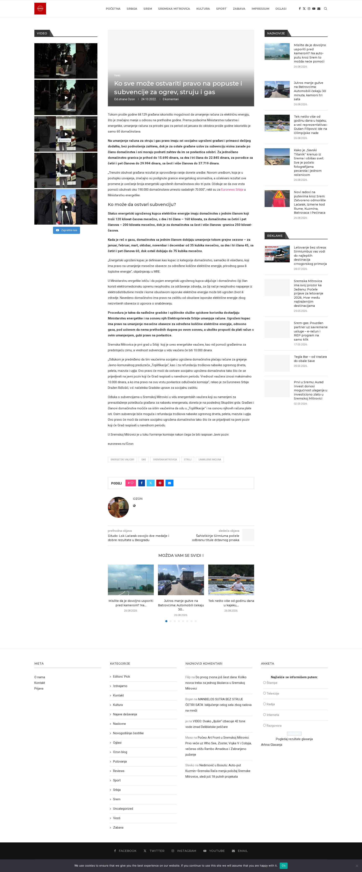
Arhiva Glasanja (271, 745)
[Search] (325, 8)
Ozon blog (120, 752)
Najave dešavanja (125, 714)
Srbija (132, 8)
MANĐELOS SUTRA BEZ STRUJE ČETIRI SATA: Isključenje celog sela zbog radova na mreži (218, 704)
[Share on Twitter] (151, 483)
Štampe (272, 683)
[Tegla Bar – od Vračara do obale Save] (277, 363)
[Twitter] (304, 8)
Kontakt (39, 683)
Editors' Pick (121, 676)
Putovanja (120, 761)
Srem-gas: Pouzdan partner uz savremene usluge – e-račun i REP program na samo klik (311, 331)
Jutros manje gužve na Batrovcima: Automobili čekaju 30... (181, 605)
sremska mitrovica (165, 459)
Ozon (131, 99)
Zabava (239, 8)
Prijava (38, 688)
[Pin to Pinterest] (160, 483)
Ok (284, 865)
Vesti (116, 818)
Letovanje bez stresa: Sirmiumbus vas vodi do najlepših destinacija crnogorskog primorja (310, 256)
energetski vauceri (122, 459)
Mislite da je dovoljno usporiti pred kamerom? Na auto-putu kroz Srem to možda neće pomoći (310, 53)
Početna (113, 8)
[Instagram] (309, 8)
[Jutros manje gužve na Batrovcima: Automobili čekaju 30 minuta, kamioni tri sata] (181, 580)
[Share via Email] (169, 483)
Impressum (260, 8)
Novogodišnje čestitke (128, 733)
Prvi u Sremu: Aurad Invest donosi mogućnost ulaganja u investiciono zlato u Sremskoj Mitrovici (310, 390)
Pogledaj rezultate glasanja (294, 739)
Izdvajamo (120, 686)
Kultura (203, 8)
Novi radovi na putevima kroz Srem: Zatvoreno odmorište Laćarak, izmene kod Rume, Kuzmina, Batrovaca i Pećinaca (310, 202)
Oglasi (280, 8)
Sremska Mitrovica (174, 8)
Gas (143, 459)
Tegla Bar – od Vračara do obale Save (310, 359)
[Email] (318, 8)
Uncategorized (123, 809)
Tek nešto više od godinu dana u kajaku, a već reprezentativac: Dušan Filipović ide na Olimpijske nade (310, 125)
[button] (113, 593)
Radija (271, 704)
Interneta (273, 715)
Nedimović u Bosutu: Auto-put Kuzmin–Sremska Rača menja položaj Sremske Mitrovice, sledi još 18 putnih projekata (217, 770)
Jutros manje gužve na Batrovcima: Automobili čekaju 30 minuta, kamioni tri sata (310, 91)
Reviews (118, 771)
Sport (221, 8)
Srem (148, 8)
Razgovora (274, 726)
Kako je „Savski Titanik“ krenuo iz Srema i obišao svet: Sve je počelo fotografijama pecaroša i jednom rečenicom (309, 162)
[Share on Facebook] (141, 483)
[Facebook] (300, 8)
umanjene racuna (210, 459)
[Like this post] (132, 483)
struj (187, 459)
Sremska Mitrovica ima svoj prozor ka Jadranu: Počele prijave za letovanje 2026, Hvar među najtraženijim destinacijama (308, 293)
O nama (39, 677)
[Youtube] (313, 8)
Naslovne (119, 724)
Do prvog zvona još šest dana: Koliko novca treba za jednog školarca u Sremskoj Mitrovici (216, 682)
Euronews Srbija (232, 189)
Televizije (273, 693)
